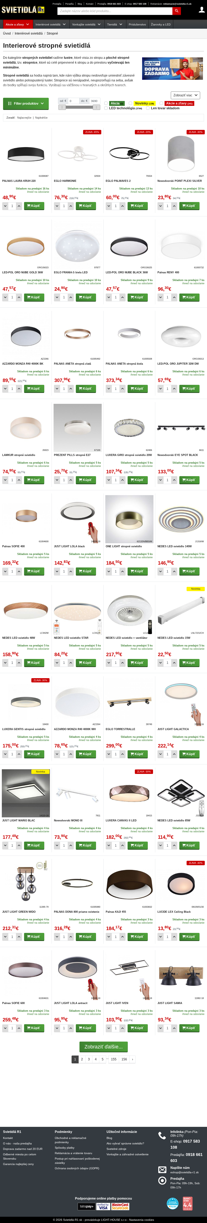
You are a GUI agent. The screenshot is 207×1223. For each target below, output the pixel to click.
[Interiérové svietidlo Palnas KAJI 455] (129, 884)
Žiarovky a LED (161, 24)
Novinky (144, 103)
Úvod (7, 33)
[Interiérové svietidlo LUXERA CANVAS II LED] (129, 793)
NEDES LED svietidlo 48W (18, 637)
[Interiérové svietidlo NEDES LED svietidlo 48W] (26, 610)
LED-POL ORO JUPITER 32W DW (178, 363)
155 (113, 1059)
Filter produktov (26, 103)
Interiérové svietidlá (29, 33)
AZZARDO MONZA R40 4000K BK (22, 363)
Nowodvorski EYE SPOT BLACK (177, 455)
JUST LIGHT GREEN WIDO (19, 911)
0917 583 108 (135, 4)
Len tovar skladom (165, 108)
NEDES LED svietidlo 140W (174, 546)
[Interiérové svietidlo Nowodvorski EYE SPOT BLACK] (181, 428)
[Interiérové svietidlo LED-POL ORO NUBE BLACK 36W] (129, 245)
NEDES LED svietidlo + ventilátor (126, 637)
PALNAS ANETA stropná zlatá (72, 363)
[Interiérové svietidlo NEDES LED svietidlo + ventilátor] (129, 610)
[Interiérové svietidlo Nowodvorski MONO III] (77, 793)
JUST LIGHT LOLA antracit (70, 1003)
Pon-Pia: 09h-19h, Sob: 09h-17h (185, 1185)
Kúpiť (35, 205)
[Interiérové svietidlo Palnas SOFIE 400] (26, 519)
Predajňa (57, 4)
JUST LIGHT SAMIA (169, 1003)
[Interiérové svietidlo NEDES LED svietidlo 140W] (181, 519)
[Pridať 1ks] (19, 206)
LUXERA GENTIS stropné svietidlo (23, 729)
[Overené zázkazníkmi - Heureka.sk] (173, 1203)
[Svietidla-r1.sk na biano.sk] (188, 1203)
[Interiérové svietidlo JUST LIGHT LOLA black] (77, 519)
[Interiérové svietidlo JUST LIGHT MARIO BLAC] (26, 793)
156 (124, 1059)
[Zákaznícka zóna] (201, 10)
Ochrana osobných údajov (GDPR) (77, 1168)
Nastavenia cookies (141, 1219)
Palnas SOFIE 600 (13, 1003)
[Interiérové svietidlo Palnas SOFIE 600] (26, 976)
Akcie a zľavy (179, 103)
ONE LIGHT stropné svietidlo (124, 546)
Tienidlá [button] (112, 24)
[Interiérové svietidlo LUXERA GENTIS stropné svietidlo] (26, 702)
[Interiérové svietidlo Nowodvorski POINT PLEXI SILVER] (181, 153)
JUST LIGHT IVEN (117, 1003)
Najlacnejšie (24, 117)
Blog (80, 4)
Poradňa (69, 4)
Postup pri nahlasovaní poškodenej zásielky (77, 1160)
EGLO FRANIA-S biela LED (71, 272)
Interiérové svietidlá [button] (48, 24)
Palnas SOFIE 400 (13, 546)
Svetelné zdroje (116, 1148)
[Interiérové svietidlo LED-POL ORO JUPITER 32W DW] (181, 336)
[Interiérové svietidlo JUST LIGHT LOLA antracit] (77, 976)
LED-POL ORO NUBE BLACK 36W (127, 272)
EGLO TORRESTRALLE (120, 729)
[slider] (62, 107)
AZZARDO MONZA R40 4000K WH (75, 729)
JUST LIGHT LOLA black (69, 546)
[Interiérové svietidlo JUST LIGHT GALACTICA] (181, 702)
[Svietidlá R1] (23, 9)
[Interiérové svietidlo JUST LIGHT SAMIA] (181, 976)
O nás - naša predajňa (17, 1143)
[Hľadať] (176, 11)
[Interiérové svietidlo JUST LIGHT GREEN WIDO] (26, 884)
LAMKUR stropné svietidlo (18, 455)
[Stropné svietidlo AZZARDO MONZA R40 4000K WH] (77, 702)
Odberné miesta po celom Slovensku (19, 1156)
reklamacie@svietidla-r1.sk (170, 4)
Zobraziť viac (183, 95)
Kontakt (89, 4)
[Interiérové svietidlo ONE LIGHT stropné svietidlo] (129, 519)
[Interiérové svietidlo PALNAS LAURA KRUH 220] (26, 153)
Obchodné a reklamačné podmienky (70, 1140)
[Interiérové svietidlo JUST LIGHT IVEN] (129, 976)
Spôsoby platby (64, 1147)
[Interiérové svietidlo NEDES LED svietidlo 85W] (181, 793)
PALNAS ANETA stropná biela (124, 363)
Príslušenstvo (137, 24)
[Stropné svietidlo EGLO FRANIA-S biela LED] (77, 245)
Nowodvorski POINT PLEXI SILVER (179, 180)
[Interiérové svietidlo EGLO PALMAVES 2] (129, 153)
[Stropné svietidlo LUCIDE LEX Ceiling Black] (181, 884)
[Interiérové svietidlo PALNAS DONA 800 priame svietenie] (77, 884)
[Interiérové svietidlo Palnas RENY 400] (181, 245)
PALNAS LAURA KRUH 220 (19, 180)
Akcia (117, 103)
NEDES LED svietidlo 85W (173, 820)
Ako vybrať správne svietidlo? (125, 1143)
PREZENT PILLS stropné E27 (72, 455)
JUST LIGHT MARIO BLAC (18, 820)
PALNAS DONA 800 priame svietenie (76, 911)
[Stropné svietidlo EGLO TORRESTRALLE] (129, 702)
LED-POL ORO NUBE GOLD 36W (22, 272)
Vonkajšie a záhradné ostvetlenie (128, 1154)
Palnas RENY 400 (168, 272)
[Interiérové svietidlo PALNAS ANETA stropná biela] (129, 336)
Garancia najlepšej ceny (18, 1164)
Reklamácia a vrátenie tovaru (73, 1153)
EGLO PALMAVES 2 (118, 180)
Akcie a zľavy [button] (15, 24)
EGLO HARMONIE (65, 180)
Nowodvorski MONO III (68, 820)
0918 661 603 (109, 4)
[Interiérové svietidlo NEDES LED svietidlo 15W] (181, 610)
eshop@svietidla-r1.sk (184, 1172)
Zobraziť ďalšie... (103, 1046)
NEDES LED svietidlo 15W (173, 637)
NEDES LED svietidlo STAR (71, 637)
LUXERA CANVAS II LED (121, 820)
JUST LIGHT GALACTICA (173, 729)
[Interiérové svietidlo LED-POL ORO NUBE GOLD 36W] (26, 245)
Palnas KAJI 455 (116, 911)
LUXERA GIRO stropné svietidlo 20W (129, 455)
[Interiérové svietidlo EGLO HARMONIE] (77, 153)
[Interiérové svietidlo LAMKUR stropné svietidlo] (26, 428)
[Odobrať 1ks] (5, 206)
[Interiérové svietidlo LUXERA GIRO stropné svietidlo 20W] (129, 428)
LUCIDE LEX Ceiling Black (174, 911)
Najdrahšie (41, 117)
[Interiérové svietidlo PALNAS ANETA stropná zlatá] (77, 336)
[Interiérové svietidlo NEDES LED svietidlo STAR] (77, 610)
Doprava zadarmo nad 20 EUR (22, 1148)
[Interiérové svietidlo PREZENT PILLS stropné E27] (77, 428)
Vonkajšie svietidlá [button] (84, 24)
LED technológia (125, 108)
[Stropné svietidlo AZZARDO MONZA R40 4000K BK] (26, 336)
